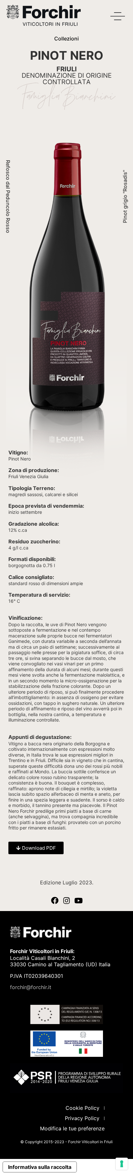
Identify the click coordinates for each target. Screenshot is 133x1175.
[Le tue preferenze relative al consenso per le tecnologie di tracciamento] (122, 1164)
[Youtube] (78, 901)
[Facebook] (55, 901)
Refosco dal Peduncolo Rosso (8, 196)
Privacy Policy (82, 1118)
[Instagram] (67, 901)
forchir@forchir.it (30, 987)
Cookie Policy (82, 1108)
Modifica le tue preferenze (72, 1128)
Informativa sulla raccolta (39, 1167)
